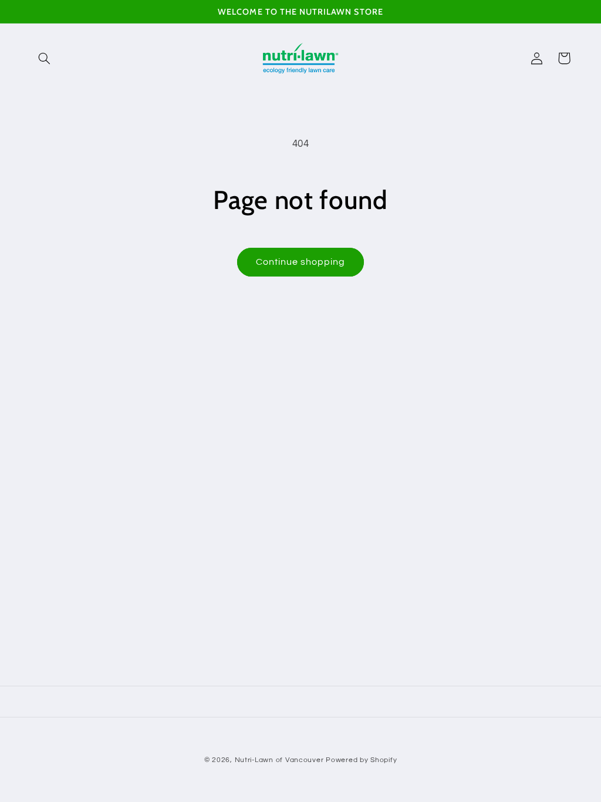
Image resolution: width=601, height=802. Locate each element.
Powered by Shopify (361, 760)
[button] (44, 58)
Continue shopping (301, 262)
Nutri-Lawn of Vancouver (279, 760)
